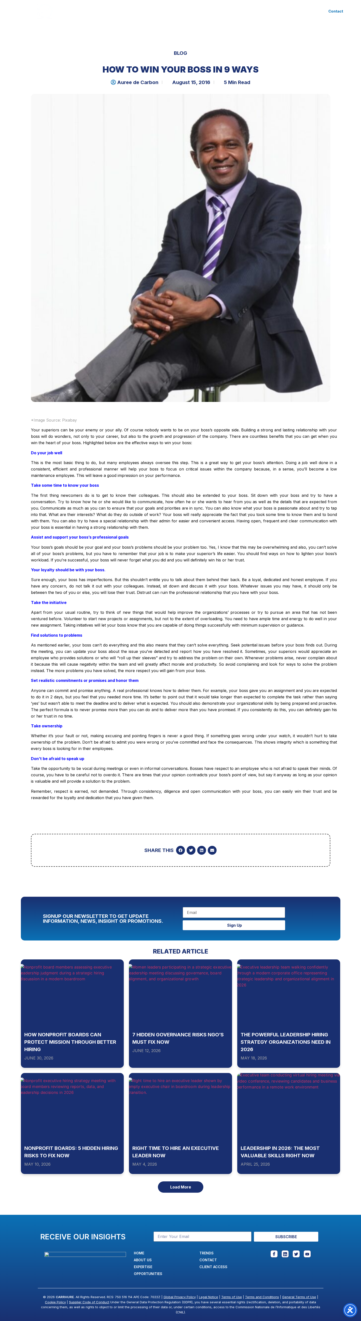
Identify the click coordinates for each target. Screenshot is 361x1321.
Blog (180, 53)
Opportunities (183, 11)
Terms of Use (231, 1297)
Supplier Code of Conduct (89, 1302)
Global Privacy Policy (180, 1297)
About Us (115, 11)
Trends (215, 11)
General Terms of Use (299, 1297)
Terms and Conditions (262, 1297)
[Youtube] (307, 1254)
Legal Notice (208, 1297)
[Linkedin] (285, 1254)
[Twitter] (296, 1254)
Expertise (143, 11)
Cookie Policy (55, 1302)
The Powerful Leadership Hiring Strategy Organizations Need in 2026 (286, 1042)
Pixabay (69, 420)
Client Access (246, 11)
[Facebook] (274, 1254)
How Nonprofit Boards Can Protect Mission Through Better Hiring (70, 1042)
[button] (180, 850)
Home (90, 11)
